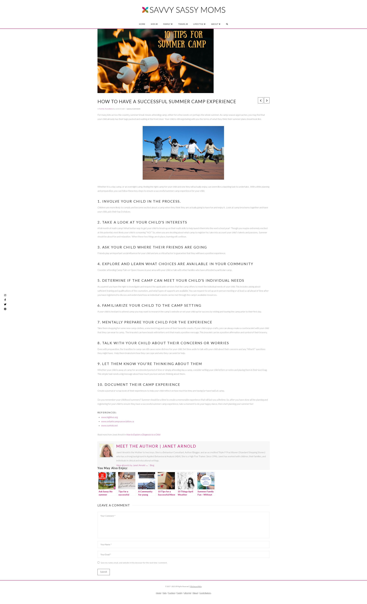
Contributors (205, 593)
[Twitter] (183, 597)
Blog (152, 465)
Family (101, 109)
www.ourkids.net (109, 425)
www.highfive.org (109, 417)
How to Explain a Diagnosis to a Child (143, 434)
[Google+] (189, 597)
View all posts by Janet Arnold (132, 465)
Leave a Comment (133, 109)
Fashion (171, 593)
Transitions (109, 109)
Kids (165, 593)
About (195, 593)
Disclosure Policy (196, 586)
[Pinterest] (5, 309)
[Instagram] (5, 295)
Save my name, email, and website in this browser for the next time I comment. (134, 562)
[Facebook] (178, 597)
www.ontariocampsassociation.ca (117, 421)
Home (158, 593)
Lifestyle (187, 593)
